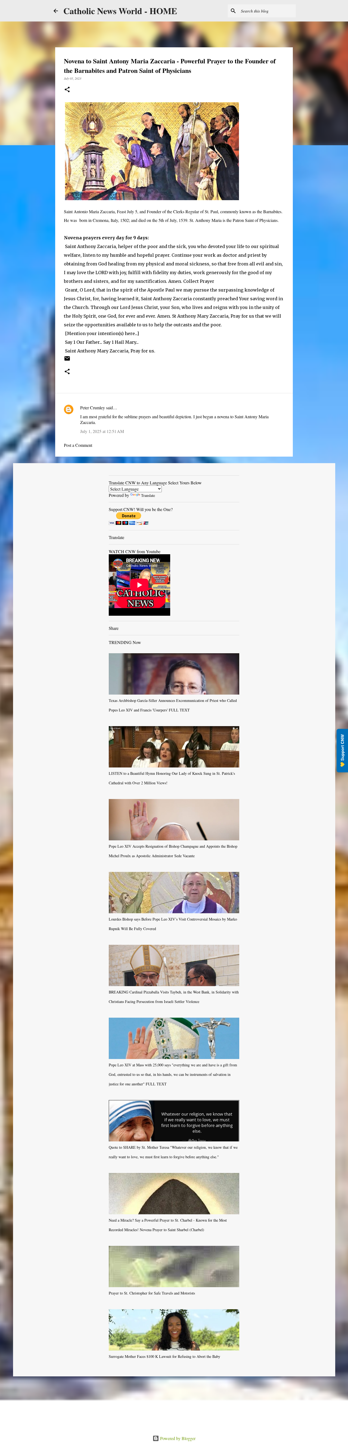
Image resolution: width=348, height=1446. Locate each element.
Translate (148, 495)
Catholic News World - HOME (120, 10)
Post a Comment (78, 445)
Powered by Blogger (177, 1438)
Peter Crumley (92, 407)
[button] (67, 90)
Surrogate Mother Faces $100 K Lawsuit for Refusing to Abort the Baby (164, 1356)
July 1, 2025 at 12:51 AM (102, 431)
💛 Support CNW (342, 750)
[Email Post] (67, 360)
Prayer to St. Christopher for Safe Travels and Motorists (152, 1293)
